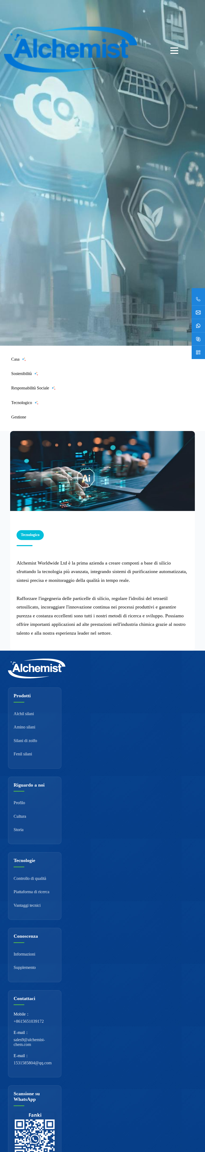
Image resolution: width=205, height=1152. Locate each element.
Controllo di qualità (30, 878)
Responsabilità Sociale (30, 388)
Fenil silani (23, 754)
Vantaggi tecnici (27, 905)
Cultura (20, 816)
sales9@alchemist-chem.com (29, 1042)
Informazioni (24, 954)
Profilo (19, 802)
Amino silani (24, 727)
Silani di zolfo (25, 740)
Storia (18, 829)
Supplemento (25, 967)
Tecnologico (21, 402)
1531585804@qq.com (33, 1063)
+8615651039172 (29, 1021)
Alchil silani (24, 713)
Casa (15, 359)
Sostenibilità (21, 373)
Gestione (18, 417)
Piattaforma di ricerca (31, 891)
